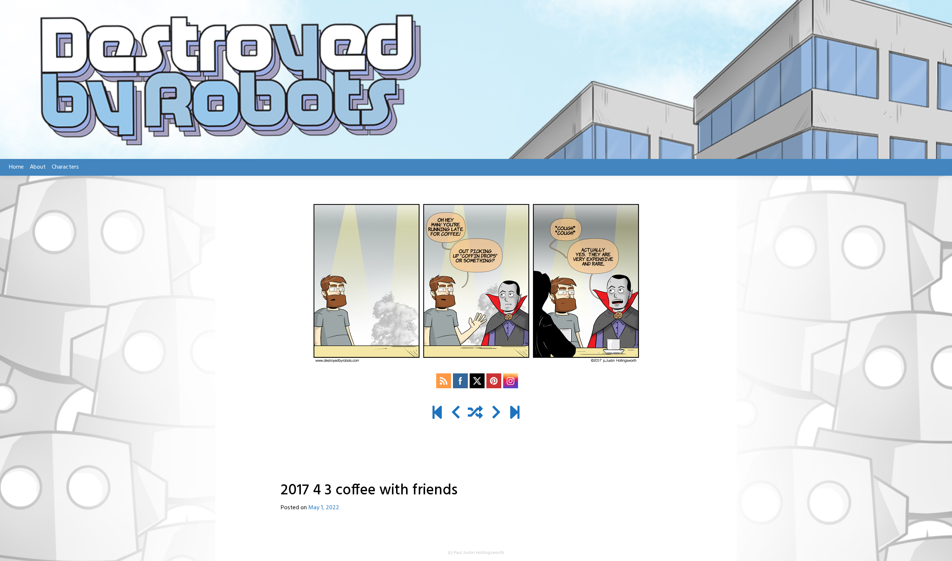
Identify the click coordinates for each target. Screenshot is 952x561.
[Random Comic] (475, 414)
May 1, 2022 (323, 508)
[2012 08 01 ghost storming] (437, 414)
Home (16, 167)
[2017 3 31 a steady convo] (455, 414)
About (38, 167)
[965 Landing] (514, 414)
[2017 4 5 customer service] (496, 414)
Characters (65, 167)
